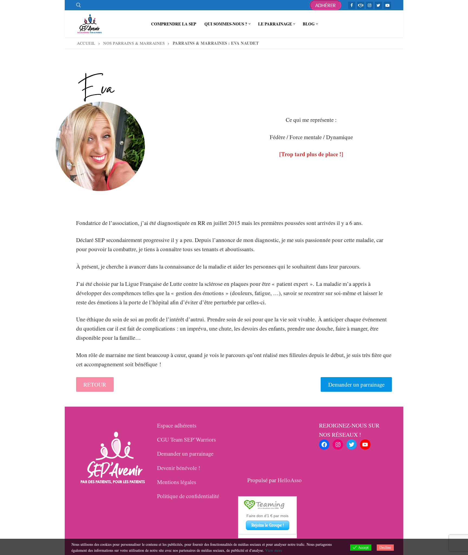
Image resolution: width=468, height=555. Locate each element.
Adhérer (325, 5)
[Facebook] (351, 5)
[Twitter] (378, 5)
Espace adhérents (176, 425)
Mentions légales (176, 482)
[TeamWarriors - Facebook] (360, 5)
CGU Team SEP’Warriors (186, 439)
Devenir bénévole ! (178, 468)
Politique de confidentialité (188, 496)
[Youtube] (387, 5)
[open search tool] (78, 5)
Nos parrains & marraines (134, 43)
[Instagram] (369, 5)
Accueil (86, 43)
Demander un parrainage (356, 384)
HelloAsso (290, 480)
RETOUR (94, 384)
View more (273, 550)
